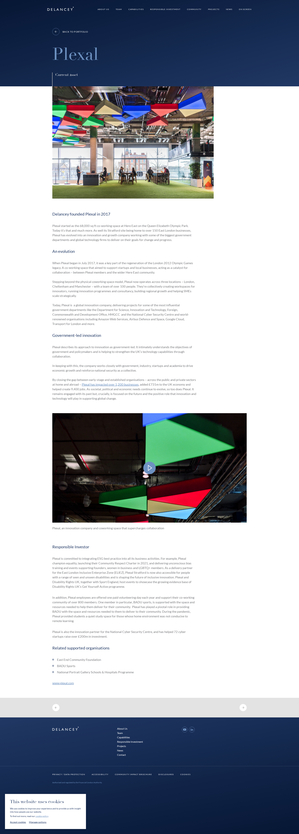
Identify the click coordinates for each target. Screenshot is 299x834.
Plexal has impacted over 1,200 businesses (110, 384)
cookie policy (42, 816)
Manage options (37, 822)
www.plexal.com (63, 683)
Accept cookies (18, 822)
